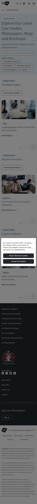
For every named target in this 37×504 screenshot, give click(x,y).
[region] (18, 252)
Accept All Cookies (18, 261)
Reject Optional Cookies (18, 255)
